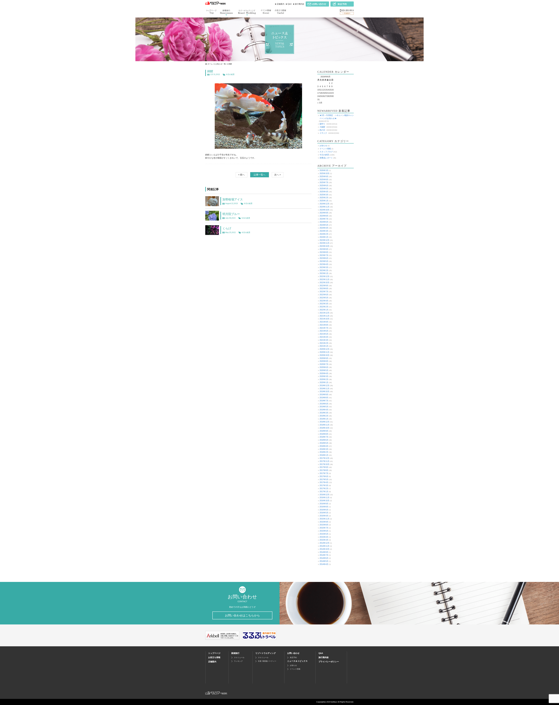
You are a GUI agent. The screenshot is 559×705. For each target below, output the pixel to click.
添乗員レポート (326, 158)
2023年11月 (324, 243)
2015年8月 (324, 525)
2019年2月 (324, 416)
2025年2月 (324, 197)
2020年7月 (324, 364)
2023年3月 (324, 267)
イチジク (323, 133)
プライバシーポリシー (329, 661)
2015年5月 (324, 534)
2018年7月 (324, 437)
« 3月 (319, 103)
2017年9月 (324, 467)
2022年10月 (324, 282)
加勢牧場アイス (232, 199)
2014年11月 (324, 546)
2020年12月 (324, 349)
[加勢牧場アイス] (212, 204)
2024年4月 (324, 228)
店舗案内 (212, 661)
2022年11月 (324, 279)
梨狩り (322, 124)
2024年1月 (324, 237)
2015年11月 (324, 519)
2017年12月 (324, 458)
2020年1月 (324, 382)
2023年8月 (324, 252)
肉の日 (322, 130)
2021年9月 (324, 322)
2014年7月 (324, 555)
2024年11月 (324, 207)
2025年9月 (324, 176)
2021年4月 (324, 337)
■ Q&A (289, 4)
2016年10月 (324, 500)
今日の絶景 (230, 74)
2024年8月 (324, 216)
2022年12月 (324, 276)
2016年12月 (324, 494)
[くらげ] (212, 233)
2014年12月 (324, 543)
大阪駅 (322, 127)
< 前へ (241, 174)
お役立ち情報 (214, 657)
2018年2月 (324, 452)
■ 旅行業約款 (298, 4)
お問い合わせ (293, 653)
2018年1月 (324, 455)
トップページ (214, 653)
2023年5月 (324, 261)
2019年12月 (324, 385)
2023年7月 (324, 255)
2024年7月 (324, 219)
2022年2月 (324, 307)
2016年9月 (324, 504)
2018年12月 (324, 422)
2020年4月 (324, 373)
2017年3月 (324, 485)
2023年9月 (324, 249)
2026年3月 (324, 170)
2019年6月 (324, 404)
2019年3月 (324, 413)
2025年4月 (324, 192)
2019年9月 (324, 394)
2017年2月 (324, 488)
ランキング (238, 661)
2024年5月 (324, 225)
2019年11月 (324, 388)
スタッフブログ (326, 152)
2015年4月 (324, 537)
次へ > (277, 174)
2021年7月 (324, 328)
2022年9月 (324, 285)
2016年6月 (324, 510)
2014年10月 (324, 549)
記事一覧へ (259, 174)
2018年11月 (324, 425)
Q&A (321, 653)
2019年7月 (324, 401)
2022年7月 (324, 291)
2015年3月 (324, 540)
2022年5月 (324, 298)
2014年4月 (324, 564)
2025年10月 (324, 173)
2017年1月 (324, 491)
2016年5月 (324, 513)
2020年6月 (324, 367)
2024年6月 (324, 222)
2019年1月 (324, 419)
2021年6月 (324, 331)
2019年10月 (324, 391)
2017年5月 (324, 479)
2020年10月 (324, 355)
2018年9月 (324, 431)
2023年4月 (324, 264)
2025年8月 (324, 179)
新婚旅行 (235, 653)
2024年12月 (324, 204)
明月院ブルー (231, 214)
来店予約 (293, 657)
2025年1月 (324, 201)
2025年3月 (324, 195)
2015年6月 (324, 531)
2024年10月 (324, 210)
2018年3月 (324, 449)
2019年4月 (324, 410)
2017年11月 (324, 461)
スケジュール (239, 657)
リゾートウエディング (265, 653)
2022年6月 (324, 295)
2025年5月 (324, 188)
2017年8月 (324, 470)
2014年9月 (324, 552)
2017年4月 (324, 482)
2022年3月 (324, 304)
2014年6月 (324, 558)
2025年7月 (324, 182)
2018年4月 (324, 446)
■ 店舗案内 (279, 4)
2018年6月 (324, 440)
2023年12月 (324, 240)
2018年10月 (324, 428)
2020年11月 (324, 352)
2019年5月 (324, 407)
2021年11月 (324, 316)
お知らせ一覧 (220, 64)
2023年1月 (324, 273)
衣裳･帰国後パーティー (267, 661)
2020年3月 (324, 376)
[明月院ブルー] (212, 219)
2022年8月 (324, 288)
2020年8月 (324, 361)
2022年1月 (324, 310)
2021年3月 (324, 340)
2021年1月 (324, 346)
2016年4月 (324, 516)
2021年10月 (324, 319)
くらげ (226, 228)
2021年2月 (324, 343)
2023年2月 (324, 270)
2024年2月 (324, 234)
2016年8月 (324, 507)
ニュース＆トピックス (297, 661)
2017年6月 (324, 476)
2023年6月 (324, 258)
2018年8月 (324, 434)
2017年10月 (324, 464)
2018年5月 (324, 443)
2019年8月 (324, 397)
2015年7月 (324, 528)
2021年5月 (324, 334)
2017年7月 (324, 473)
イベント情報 (325, 149)
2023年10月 (324, 246)
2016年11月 (324, 497)
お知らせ (323, 145)
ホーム (210, 64)
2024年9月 (324, 213)
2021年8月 (324, 325)
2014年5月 (324, 561)
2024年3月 (324, 231)
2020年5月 (324, 370)
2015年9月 (324, 522)
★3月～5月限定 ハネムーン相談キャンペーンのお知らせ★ (337, 116)
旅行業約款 (324, 657)
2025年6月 (324, 185)
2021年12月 (324, 313)
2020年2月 (324, 379)
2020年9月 (324, 358)
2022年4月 (324, 301)
